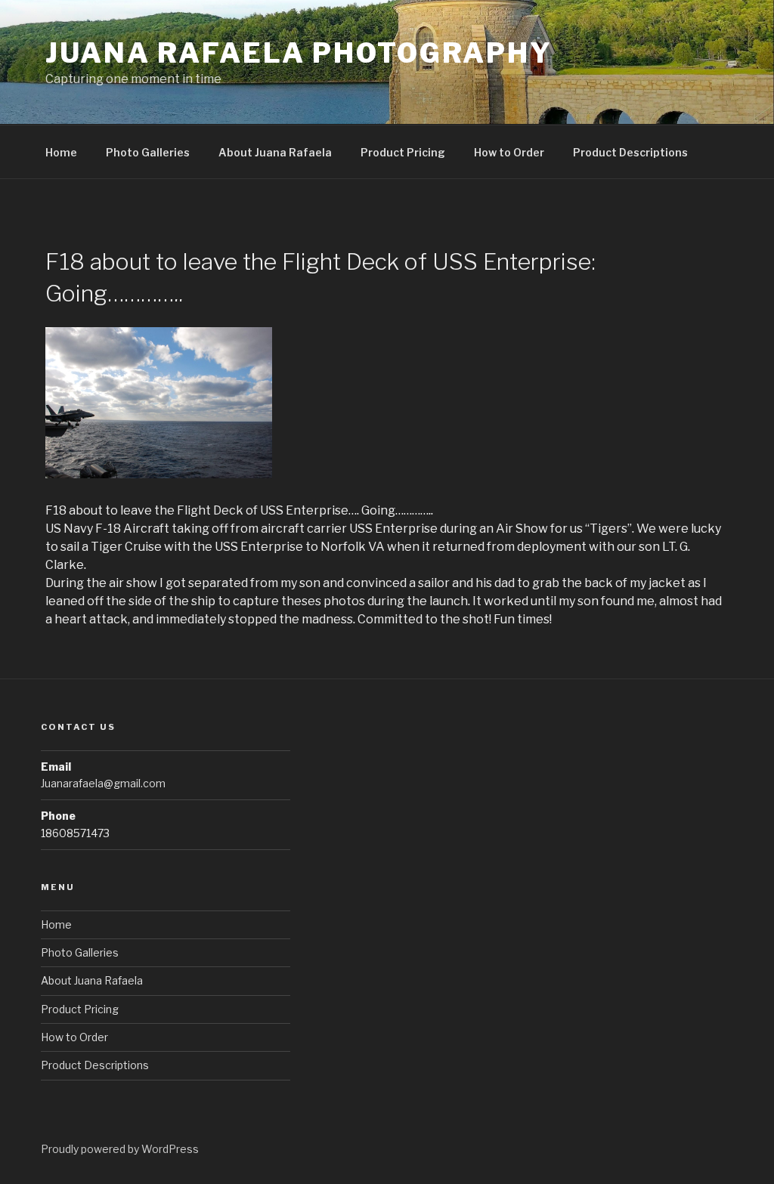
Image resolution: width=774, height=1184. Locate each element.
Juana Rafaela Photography (299, 53)
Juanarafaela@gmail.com (103, 783)
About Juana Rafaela (275, 152)
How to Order (509, 152)
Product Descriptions (630, 152)
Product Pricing (403, 152)
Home (61, 152)
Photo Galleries (148, 152)
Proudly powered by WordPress (120, 1148)
